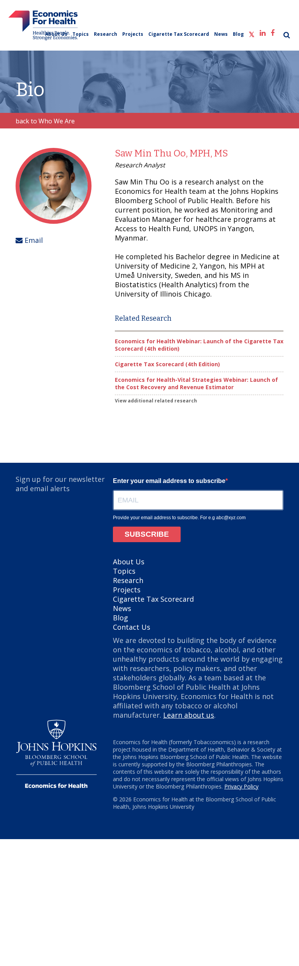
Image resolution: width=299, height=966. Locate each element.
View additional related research (156, 400)
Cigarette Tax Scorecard (178, 34)
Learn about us (188, 715)
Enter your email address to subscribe (169, 481)
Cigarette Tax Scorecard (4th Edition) (167, 364)
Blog (238, 34)
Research (105, 34)
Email (33, 240)
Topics (80, 34)
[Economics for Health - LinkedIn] (263, 31)
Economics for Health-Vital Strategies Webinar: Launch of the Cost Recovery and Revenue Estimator (196, 383)
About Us (56, 34)
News (221, 34)
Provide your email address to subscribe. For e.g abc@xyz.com (179, 517)
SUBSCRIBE (147, 534)
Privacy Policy (241, 786)
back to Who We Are (45, 121)
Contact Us (131, 627)
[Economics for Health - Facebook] (272, 31)
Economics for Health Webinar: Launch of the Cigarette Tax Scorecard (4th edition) (199, 344)
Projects (132, 34)
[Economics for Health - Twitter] (252, 33)
